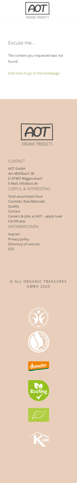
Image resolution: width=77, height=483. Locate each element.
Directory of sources (24, 244)
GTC (11, 249)
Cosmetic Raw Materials (26, 201)
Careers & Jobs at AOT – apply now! (35, 216)
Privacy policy (18, 239)
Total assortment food (25, 196)
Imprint (14, 234)
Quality (13, 206)
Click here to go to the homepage (34, 73)
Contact (14, 211)
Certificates (17, 221)
